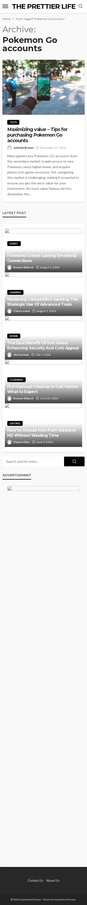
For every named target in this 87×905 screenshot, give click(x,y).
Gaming (15, 292)
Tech (13, 122)
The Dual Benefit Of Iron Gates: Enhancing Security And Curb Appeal (43, 345)
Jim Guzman (21, 354)
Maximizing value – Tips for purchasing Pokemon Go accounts (37, 135)
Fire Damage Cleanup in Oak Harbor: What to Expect (43, 389)
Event (14, 243)
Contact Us (35, 880)
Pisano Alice (21, 442)
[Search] (80, 6)
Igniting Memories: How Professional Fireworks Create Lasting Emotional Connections (43, 255)
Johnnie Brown (23, 147)
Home (14, 335)
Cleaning (16, 379)
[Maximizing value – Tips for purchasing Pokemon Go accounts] (43, 87)
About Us (52, 880)
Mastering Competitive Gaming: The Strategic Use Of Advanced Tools (42, 302)
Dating (15, 423)
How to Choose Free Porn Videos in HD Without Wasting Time (41, 433)
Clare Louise (21, 311)
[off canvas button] (5, 6)
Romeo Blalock (23, 267)
